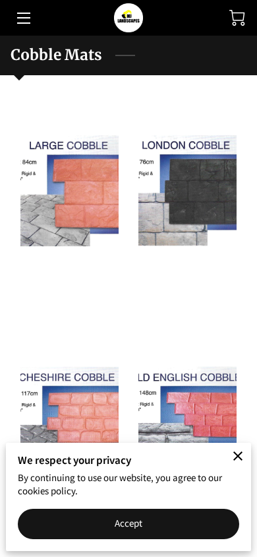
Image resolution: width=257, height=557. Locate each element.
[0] (237, 18)
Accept (129, 523)
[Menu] (23, 18)
